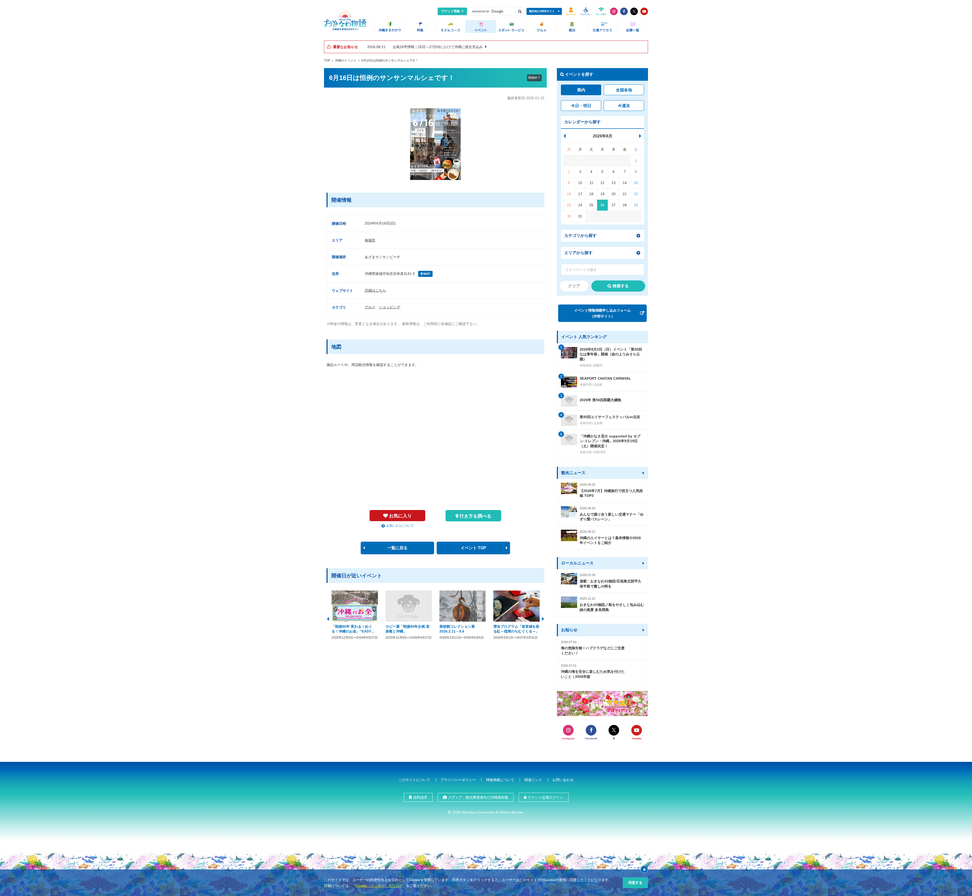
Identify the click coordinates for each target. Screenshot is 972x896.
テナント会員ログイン (545, 797)
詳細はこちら (375, 290)
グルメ (370, 307)
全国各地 (624, 90)
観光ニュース (573, 473)
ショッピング (389, 307)
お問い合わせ (563, 780)
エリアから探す (578, 253)
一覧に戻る (397, 548)
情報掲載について (500, 780)
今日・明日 (581, 106)
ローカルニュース (577, 563)
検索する (621, 286)
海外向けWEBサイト (542, 11)
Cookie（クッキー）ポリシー (379, 886)
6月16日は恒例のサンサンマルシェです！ (389, 60)
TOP (327, 60)
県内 (581, 90)
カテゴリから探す (580, 235)
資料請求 (420, 797)
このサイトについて (414, 780)
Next (542, 618)
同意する (635, 883)
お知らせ (569, 630)
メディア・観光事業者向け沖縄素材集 (478, 797)
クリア (574, 286)
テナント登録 (450, 11)
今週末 (624, 106)
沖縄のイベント (345, 60)
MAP (426, 274)
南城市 (370, 240)
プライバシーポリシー (458, 780)
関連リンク (533, 780)
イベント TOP (473, 548)
